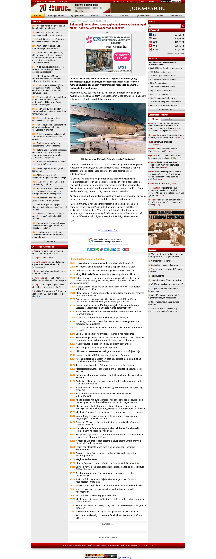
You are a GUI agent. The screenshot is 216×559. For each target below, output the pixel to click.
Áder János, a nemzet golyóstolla (161, 98)
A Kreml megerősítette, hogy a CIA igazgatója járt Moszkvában (107, 511)
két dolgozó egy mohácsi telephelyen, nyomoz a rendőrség (48, 285)
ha (162, 183)
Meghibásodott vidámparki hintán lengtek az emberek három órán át (110, 500)
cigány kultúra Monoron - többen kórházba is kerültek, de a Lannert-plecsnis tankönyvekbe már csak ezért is (164, 127)
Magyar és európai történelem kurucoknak (163, 289)
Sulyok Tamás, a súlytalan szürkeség (162, 105)
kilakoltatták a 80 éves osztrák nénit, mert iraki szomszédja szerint (164, 165)
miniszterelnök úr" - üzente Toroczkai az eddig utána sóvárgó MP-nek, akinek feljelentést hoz (166, 192)
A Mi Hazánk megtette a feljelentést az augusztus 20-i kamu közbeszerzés (106, 480)
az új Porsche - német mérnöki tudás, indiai (47, 252)
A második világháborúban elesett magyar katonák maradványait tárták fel (108, 442)
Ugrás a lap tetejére (108, 537)
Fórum (151, 2)
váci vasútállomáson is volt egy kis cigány (49, 272)
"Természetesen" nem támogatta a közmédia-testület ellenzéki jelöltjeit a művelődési (107, 429)
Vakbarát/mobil (118, 2)
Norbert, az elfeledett (160, 143)
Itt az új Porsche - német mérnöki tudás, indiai (105, 463)
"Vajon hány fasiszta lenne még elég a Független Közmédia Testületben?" (105, 448)
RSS (142, 2)
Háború (94, 15)
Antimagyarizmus (56, 15)
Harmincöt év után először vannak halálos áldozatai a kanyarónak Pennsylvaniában (49, 111)
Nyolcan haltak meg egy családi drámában (48, 27)
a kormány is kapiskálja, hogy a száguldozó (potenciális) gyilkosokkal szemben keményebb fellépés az (164, 175)
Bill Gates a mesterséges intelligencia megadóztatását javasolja (49, 176)
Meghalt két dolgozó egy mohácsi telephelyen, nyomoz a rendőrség (109, 412)
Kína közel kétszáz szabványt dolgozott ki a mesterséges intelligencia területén (111, 506)
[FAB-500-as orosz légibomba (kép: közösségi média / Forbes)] (108, 128)
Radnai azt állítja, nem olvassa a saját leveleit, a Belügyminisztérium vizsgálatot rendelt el (48, 225)
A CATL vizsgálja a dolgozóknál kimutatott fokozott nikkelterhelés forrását (48, 136)
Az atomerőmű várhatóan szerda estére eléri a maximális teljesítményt (105, 474)
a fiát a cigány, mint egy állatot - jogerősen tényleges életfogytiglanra (165, 202)
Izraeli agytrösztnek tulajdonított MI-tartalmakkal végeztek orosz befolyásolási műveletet (49, 127)
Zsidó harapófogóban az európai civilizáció (164, 303)
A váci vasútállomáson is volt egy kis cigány (49, 163)
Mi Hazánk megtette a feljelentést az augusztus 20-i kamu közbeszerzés (49, 293)
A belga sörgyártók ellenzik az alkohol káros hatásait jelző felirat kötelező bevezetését (48, 69)
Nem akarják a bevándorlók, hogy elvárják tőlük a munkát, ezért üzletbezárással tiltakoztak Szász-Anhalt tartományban (49, 101)
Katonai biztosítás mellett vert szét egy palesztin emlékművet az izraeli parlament (48, 191)
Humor (109, 15)
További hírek (108, 524)
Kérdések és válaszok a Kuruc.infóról (167, 284)
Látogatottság (132, 2)
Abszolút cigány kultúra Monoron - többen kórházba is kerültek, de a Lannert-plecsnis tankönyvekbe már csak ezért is (109, 401)
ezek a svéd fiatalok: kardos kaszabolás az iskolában (164, 156)
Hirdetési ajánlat (126, 545)
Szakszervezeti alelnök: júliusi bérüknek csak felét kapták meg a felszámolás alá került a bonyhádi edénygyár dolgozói (47, 89)
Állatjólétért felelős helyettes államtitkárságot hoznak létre (47, 47)
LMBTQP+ (123, 15)
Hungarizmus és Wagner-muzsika (166, 280)
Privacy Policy (139, 545)
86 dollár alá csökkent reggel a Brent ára (96, 495)
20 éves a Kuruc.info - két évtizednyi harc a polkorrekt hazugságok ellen (165, 255)
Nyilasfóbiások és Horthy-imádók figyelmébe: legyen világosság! (164, 296)
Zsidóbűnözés (175, 15)
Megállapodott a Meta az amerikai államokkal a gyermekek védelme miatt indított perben (46, 78)
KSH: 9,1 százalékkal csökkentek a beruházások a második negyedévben (105, 490)
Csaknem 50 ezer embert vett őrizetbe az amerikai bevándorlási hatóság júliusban (108, 423)
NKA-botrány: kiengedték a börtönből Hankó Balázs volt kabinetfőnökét (103, 394)
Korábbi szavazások (166, 109)
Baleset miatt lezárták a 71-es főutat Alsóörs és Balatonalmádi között (110, 485)
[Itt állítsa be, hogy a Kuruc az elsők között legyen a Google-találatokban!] (108, 244)
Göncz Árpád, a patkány (157, 83)
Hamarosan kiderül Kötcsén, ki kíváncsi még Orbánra (48, 183)
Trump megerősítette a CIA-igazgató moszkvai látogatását (47, 199)
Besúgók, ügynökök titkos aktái (164, 265)
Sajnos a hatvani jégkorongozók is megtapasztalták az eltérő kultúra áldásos (110, 468)
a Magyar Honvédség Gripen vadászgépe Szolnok (166, 136)
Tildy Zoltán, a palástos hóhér (160, 72)
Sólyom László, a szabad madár (160, 91)
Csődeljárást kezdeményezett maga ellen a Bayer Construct (48, 40)
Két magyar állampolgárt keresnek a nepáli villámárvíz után (47, 33)
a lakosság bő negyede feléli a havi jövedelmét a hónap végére (49, 279)
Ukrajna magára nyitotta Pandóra (162, 149)
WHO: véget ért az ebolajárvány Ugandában (48, 169)
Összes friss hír (49, 241)
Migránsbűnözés (142, 15)
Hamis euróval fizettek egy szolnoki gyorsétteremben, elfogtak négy (47, 234)
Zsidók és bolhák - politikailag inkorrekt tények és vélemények (162, 309)
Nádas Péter (43, 257)
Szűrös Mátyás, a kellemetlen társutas (163, 79)
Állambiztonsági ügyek (161, 261)
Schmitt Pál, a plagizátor (158, 94)
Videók (159, 15)
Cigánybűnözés (77, 15)
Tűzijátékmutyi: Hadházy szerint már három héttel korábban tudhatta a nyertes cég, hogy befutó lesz (110, 435)
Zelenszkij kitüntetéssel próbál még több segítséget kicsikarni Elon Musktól (48, 216)
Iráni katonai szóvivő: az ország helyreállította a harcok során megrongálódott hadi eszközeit (106, 417)
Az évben (168, 119)
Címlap (37, 15)
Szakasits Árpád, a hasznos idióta (161, 76)
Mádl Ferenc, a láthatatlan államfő (161, 87)
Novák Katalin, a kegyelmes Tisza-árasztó (164, 102)
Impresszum (114, 545)
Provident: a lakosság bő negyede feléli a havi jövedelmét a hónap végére (109, 516)
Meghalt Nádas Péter (86, 459)
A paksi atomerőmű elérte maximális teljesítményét (46, 119)
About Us (149, 545)
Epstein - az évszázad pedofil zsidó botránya (165, 270)
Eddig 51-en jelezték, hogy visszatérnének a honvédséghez (46, 144)
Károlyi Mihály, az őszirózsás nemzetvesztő (165, 68)
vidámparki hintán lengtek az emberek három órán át (48, 264)
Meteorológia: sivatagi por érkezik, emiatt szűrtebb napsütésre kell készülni (49, 207)
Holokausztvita (157, 276)
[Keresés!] (183, 26)
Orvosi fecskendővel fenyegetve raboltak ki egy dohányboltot (106, 454)
